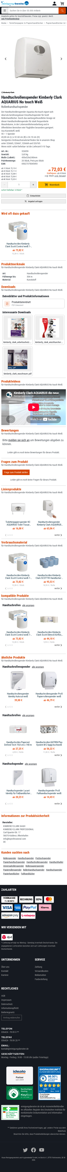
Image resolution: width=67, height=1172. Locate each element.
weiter (57, 535)
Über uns (5, 967)
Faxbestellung (41, 979)
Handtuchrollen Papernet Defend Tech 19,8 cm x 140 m (18, 743)
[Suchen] (62, 10)
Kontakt (4, 971)
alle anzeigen (28, 605)
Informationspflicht (10, 1008)
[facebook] (33, 1150)
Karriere (5, 975)
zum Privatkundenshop (10, 19)
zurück (10, 535)
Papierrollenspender (12, 870)
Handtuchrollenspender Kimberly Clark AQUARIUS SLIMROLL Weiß (49, 525)
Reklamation (40, 975)
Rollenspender (9, 858)
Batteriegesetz (8, 1012)
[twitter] (25, 1150)
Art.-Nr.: (5, 151)
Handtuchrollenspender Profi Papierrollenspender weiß (49, 695)
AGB (3, 995)
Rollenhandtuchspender (33, 870)
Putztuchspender (43, 858)
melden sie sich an (19, 440)
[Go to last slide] (6, 59)
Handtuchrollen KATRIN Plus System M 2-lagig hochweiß (49, 743)
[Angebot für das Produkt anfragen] (33, 201)
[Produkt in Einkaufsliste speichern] (33, 196)
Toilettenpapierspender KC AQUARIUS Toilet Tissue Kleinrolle (18, 525)
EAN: (3, 163)
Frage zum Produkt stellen (16, 472)
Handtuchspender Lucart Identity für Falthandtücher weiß (18, 793)
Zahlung (38, 967)
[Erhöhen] (33, 185)
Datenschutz (7, 1004)
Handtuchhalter (56, 862)
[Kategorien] (4, 10)
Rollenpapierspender (35, 866)
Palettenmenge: (8, 160)
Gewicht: (5, 154)
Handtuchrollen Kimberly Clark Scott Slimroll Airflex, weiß (49, 635)
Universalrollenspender (13, 866)
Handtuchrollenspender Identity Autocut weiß (18, 695)
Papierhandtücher (11, 873)
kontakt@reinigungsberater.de (15, 1048)
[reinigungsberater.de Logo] (15, 3)
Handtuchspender (26, 858)
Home (4, 23)
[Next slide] (61, 59)
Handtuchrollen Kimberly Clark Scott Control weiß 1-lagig (18, 246)
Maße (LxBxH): (8, 157)
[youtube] (41, 1150)
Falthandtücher (28, 873)
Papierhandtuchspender (14, 862)
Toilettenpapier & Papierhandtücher (26, 23)
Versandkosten (41, 971)
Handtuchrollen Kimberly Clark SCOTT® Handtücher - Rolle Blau (49, 578)
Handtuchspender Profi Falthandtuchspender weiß (49, 792)
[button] (54, 3)
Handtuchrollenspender (37, 862)
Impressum (6, 1000)
